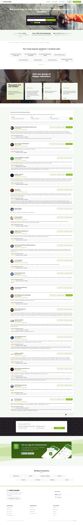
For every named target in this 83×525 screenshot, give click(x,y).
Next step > (59, 428)
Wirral (66, 479)
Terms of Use (50, 520)
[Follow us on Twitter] (72, 520)
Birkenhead (16, 476)
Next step (50, 20)
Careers (54, 511)
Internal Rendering (23, 60)
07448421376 (69, 127)
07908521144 (69, 399)
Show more (41, 64)
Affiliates (55, 513)
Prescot (23, 479)
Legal (54, 515)
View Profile (53, 127)
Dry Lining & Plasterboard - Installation (31, 55)
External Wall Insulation (59, 54)
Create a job (9, 507)
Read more (28, 96)
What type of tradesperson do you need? (26, 426)
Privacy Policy (56, 520)
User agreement (10, 515)
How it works (9, 511)
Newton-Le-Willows (45, 476)
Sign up (31, 507)
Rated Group (55, 509)
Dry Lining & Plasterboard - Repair (45, 55)
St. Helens (38, 479)
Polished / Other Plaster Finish (66, 60)
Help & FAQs (9, 513)
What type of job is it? (40, 426)
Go (71, 118)
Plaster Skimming (52, 60)
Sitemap (64, 520)
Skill (51, 117)
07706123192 (69, 174)
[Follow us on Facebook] (73, 520)
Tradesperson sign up (13, 498)
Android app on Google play (31, 453)
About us (55, 507)
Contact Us (68, 520)
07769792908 (69, 143)
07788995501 (69, 295)
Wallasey (52, 479)
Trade (32, 117)
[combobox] (20, 119)
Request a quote (61, 127)
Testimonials (9, 509)
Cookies (60, 520)
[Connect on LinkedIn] (75, 520)
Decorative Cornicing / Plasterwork (16, 55)
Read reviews (25, 129)
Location (13, 117)
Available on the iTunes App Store (24, 453)
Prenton (60, 476)
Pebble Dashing (38, 60)
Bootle (30, 476)
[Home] (9, 42)
